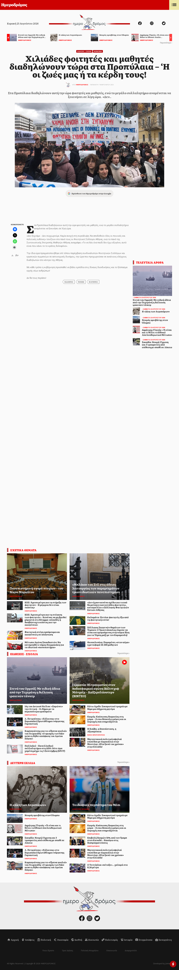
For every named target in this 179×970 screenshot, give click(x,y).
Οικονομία (62, 939)
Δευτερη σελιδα (22, 763)
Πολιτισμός (111, 939)
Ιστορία (128, 939)
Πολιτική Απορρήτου (90, 950)
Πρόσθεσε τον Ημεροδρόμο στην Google (91, 193)
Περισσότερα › (166, 42)
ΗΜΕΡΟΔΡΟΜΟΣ (82, 85)
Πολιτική (45, 939)
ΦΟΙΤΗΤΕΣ (93, 282)
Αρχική (14, 939)
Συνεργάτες (165, 939)
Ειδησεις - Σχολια (84, 51)
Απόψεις (29, 939)
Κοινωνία (93, 939)
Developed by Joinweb (162, 963)
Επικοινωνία (111, 950)
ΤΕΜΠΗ (81, 282)
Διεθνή (78, 939)
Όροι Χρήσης (67, 950)
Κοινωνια (98, 51)
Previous (7, 38)
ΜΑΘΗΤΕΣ (68, 282)
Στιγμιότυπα (145, 939)
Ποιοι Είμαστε (48, 950)
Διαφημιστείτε (131, 950)
